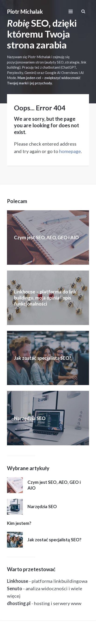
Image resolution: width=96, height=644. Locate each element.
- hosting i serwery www (44, 603)
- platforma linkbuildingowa (47, 581)
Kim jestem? (19, 523)
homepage (70, 151)
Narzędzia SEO (29, 418)
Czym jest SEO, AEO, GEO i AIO (46, 237)
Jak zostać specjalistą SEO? (42, 358)
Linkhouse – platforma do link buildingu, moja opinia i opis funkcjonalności (45, 297)
